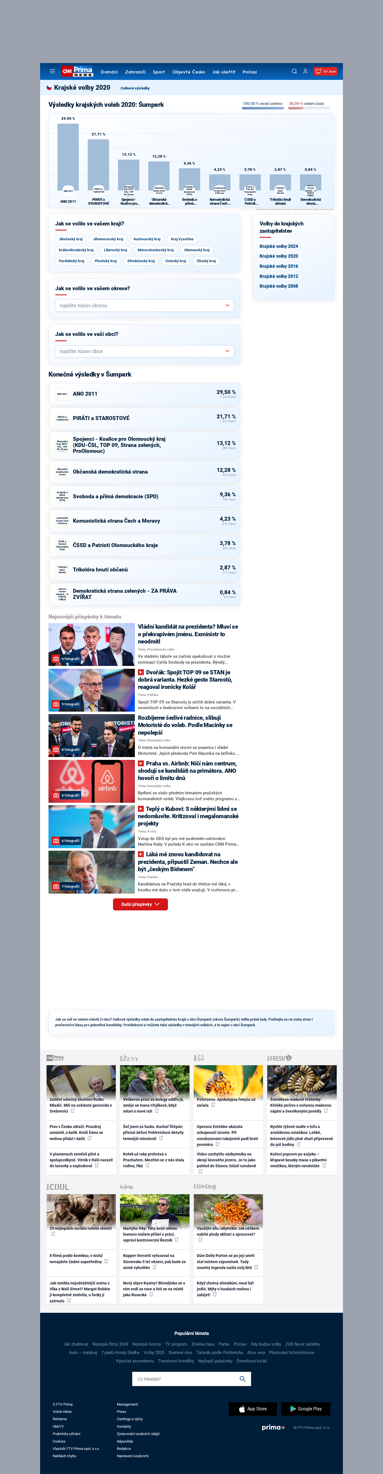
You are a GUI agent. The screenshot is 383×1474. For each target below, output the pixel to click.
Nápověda (125, 1441)
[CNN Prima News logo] (77, 71)
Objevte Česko (188, 72)
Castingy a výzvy (130, 1419)
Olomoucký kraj (196, 250)
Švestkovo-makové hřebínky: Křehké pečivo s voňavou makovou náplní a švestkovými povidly (300, 1105)
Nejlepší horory (146, 1344)
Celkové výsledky (135, 88)
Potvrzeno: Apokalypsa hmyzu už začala (226, 1102)
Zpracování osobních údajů (138, 1434)
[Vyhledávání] (294, 71)
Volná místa (62, 1412)
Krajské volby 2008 (279, 286)
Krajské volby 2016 (279, 266)
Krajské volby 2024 (279, 246)
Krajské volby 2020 (279, 256)
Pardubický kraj (71, 261)
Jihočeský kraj (70, 239)
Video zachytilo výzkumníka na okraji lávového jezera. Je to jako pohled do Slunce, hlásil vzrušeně (226, 1160)
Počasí (250, 72)
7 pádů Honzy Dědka (120, 1352)
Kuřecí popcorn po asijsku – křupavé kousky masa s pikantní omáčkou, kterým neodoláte (298, 1160)
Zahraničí (135, 72)
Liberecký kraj (115, 250)
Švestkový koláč (252, 1361)
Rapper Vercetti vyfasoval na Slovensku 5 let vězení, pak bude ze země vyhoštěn (154, 1261)
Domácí (109, 72)
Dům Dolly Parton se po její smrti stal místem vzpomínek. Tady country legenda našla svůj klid (226, 1261)
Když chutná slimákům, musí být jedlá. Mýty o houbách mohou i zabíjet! (225, 1289)
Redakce (124, 1449)
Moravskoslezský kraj (156, 250)
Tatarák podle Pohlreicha (220, 1352)
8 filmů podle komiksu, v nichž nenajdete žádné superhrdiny (76, 1258)
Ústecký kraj (175, 261)
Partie (224, 1344)
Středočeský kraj (141, 261)
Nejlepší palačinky (215, 1361)
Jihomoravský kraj (108, 239)
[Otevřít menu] (52, 71)
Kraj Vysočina (182, 239)
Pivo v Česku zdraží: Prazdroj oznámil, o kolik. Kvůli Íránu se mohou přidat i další (76, 1132)
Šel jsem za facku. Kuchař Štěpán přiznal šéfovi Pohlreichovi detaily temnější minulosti (153, 1132)
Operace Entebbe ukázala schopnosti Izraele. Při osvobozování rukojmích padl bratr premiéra (227, 1135)
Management (127, 1404)
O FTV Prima (63, 1404)
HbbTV (58, 1426)
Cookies (59, 1441)
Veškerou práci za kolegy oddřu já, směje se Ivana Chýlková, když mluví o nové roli (153, 1105)
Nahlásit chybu (64, 1456)
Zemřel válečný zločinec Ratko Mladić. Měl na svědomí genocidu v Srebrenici (81, 1105)
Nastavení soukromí (133, 1456)
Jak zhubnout (75, 1344)
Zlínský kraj (206, 261)
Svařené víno (180, 1352)
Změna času (203, 1344)
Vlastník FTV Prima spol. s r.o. (76, 1449)
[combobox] (142, 305)
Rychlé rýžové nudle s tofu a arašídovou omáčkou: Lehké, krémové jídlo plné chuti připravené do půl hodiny (301, 1135)
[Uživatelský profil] (305, 71)
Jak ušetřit (224, 72)
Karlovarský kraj (147, 239)
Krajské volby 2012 (279, 276)
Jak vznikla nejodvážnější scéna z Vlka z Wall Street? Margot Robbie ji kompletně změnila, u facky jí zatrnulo (80, 1292)
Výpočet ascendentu (135, 1361)
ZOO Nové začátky (302, 1344)
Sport (159, 72)
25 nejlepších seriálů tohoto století (81, 1228)
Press (121, 1412)
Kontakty (124, 1426)
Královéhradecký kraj (76, 250)
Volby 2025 (154, 1352)
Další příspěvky (137, 904)
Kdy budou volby (266, 1344)
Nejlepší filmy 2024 (110, 1344)
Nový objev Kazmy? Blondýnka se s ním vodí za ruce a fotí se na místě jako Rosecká (154, 1289)
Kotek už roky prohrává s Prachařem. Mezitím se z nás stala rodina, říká (153, 1160)
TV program (176, 1344)
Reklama (60, 1419)
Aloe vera (256, 1352)
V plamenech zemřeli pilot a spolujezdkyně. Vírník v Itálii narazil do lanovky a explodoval (81, 1160)
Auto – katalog (83, 1352)
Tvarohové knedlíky (176, 1361)
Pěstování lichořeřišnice (291, 1352)
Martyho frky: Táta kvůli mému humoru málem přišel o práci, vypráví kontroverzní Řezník (150, 1234)
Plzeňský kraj (106, 261)
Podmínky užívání (66, 1434)
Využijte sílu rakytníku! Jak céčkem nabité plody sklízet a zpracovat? (228, 1231)
